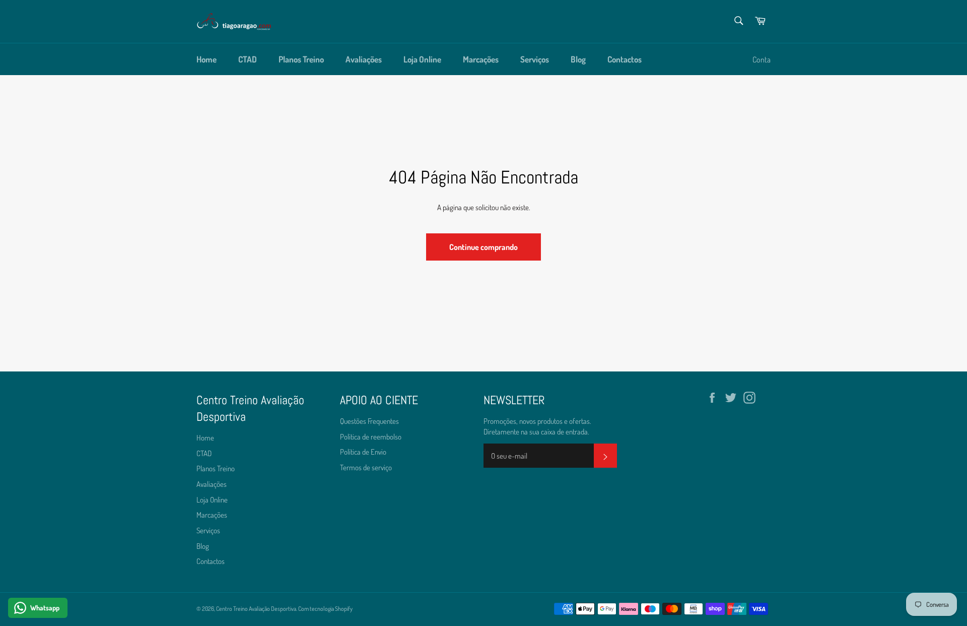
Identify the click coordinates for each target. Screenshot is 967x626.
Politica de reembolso (370, 437)
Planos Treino (301, 59)
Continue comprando (483, 247)
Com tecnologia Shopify (325, 608)
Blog (578, 59)
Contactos (624, 59)
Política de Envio (363, 452)
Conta (761, 59)
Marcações (481, 59)
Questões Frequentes (369, 421)
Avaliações (364, 59)
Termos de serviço (366, 467)
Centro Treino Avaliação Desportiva (256, 608)
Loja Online (422, 59)
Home (206, 59)
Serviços (534, 59)
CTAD (247, 59)
